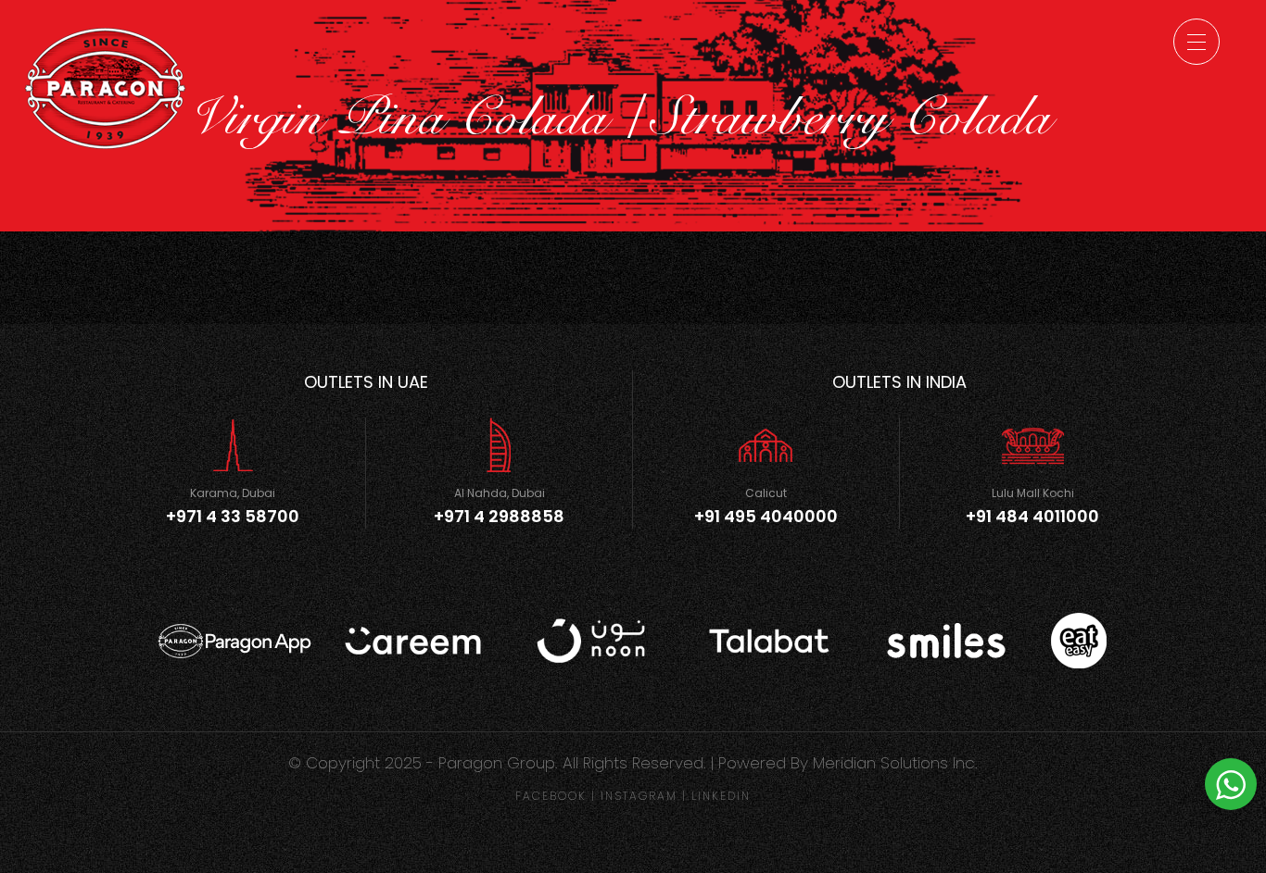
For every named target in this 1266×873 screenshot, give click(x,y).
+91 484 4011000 (1032, 516)
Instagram (639, 796)
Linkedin (721, 796)
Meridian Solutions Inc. (895, 763)
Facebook (551, 796)
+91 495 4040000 (766, 516)
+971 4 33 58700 (232, 516)
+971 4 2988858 (499, 516)
